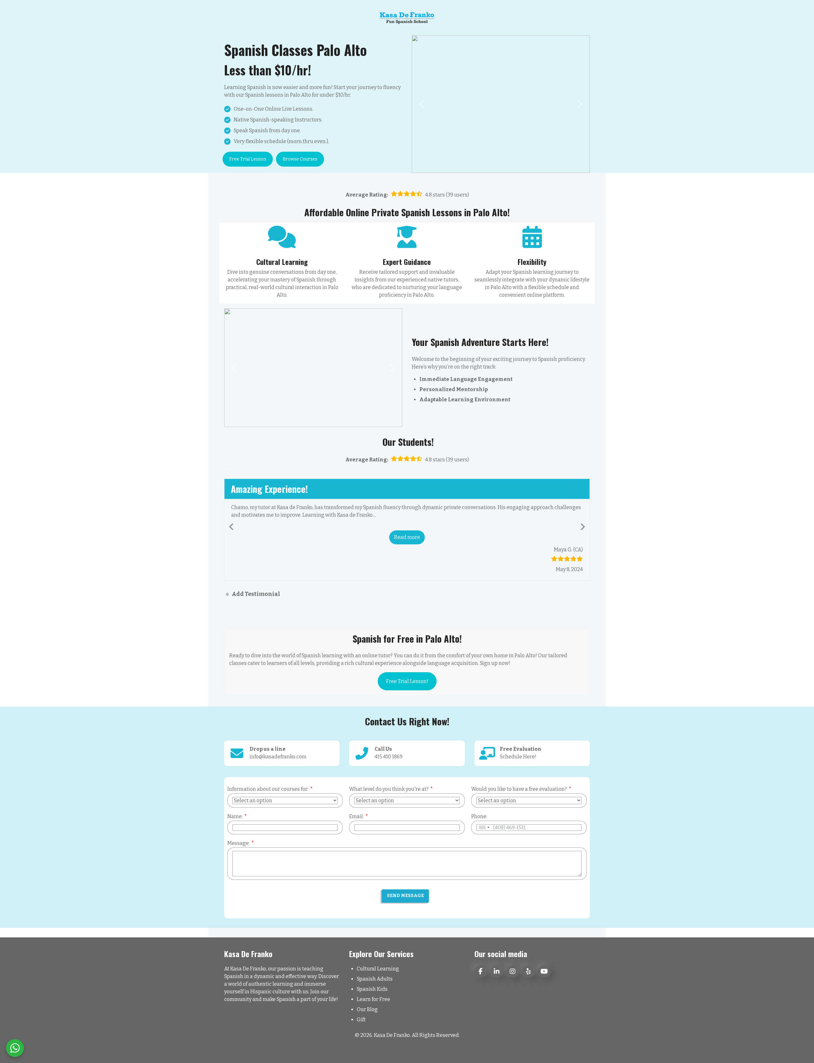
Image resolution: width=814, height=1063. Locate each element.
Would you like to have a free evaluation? (519, 789)
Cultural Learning (378, 969)
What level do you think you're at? (389, 789)
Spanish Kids (372, 989)
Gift (361, 1020)
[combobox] (484, 828)
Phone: (479, 816)
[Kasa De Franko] (407, 17)
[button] (422, 104)
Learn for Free (373, 999)
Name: (235, 816)
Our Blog (367, 1009)
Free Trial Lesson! (407, 681)
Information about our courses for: (267, 789)
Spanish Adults (375, 979)
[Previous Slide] (231, 525)
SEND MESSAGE (405, 895)
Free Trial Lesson (247, 159)
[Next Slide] (583, 525)
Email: (356, 816)
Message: (238, 843)
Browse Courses (300, 159)
